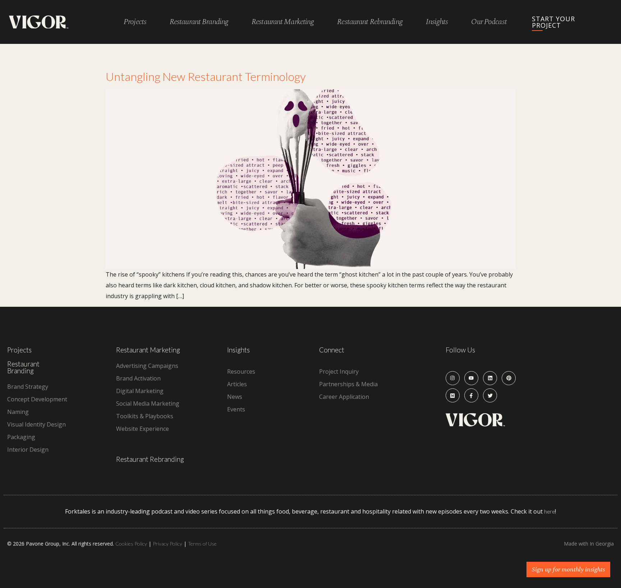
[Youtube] (471, 378)
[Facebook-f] (471, 395)
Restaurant (199, 22)
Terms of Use (202, 544)
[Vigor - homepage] (38, 22)
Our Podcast (488, 22)
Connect (331, 350)
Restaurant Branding (23, 367)
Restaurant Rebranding (150, 459)
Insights (437, 22)
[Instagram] (453, 378)
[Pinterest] (509, 378)
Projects (135, 22)
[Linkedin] (490, 378)
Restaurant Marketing (148, 350)
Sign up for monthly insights (568, 569)
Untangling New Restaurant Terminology (206, 76)
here (549, 511)
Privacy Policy (167, 544)
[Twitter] (490, 395)
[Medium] (453, 395)
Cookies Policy (131, 544)
